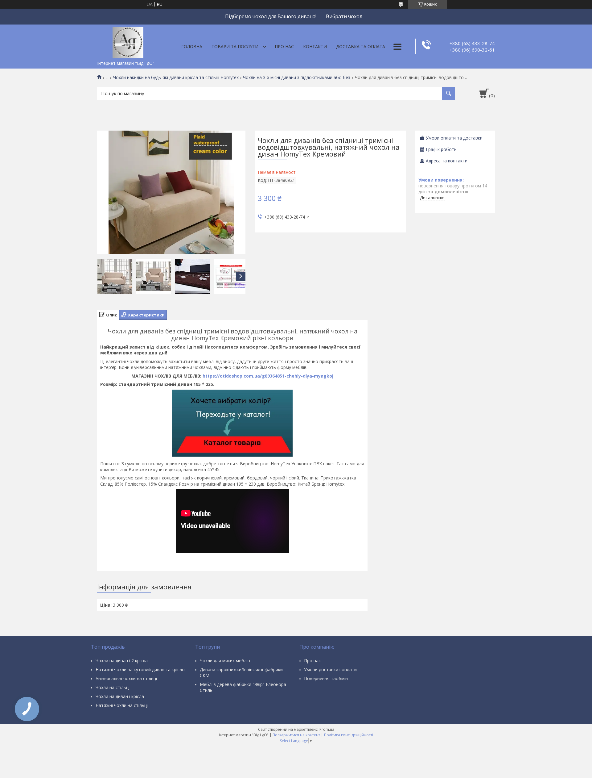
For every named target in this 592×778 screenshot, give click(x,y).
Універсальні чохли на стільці (126, 678)
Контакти (315, 46)
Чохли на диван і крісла (120, 696)
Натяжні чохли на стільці (122, 705)
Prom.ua (326, 729)
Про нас (284, 46)
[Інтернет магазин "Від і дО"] (128, 41)
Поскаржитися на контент (296, 735)
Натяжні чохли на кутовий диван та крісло (140, 669)
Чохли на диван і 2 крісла (122, 660)
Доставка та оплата (360, 46)
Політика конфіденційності (348, 735)
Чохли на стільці (113, 687)
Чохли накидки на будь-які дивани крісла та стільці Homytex (176, 77)
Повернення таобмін (326, 678)
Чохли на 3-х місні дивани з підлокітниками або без (296, 77)
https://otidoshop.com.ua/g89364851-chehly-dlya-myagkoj (268, 376)
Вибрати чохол (344, 16)
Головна (191, 46)
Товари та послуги (235, 46)
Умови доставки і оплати (330, 669)
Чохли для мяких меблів (225, 660)
